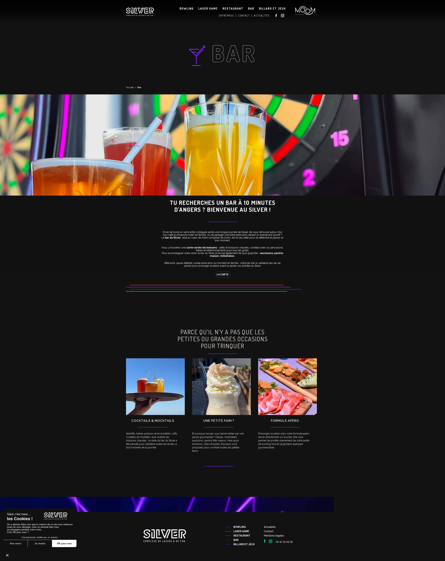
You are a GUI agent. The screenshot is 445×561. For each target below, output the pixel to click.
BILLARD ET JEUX (244, 544)
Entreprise (226, 15)
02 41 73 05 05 (284, 541)
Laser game (208, 8)
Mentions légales (274, 535)
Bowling (187, 8)
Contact (268, 531)
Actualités (270, 527)
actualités (262, 15)
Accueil (130, 87)
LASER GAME (241, 531)
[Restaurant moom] (305, 10)
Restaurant (232, 8)
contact (244, 15)
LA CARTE (223, 274)
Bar (251, 8)
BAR (235, 540)
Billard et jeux (272, 8)
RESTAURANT (241, 535)
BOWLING (239, 527)
